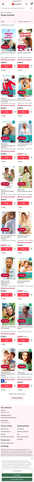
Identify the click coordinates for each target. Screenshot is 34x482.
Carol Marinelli (21, 57)
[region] (17, 469)
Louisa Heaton (14, 149)
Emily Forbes (20, 149)
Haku (2, 21)
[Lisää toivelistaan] (15, 66)
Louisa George (14, 103)
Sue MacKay (20, 240)
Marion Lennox (21, 377)
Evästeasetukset (17, 470)
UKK (18, 434)
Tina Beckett (13, 240)
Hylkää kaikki (17, 475)
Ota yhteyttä (20, 429)
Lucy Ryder (29, 194)
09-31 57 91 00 (5, 412)
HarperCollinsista (5, 431)
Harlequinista (4, 429)
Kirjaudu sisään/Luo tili (7, 443)
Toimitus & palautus (22, 431)
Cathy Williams (5, 240)
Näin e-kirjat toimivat (23, 436)
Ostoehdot (20, 439)
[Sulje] (32, 458)
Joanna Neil (4, 194)
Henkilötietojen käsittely (7, 436)
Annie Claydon (5, 57)
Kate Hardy (20, 103)
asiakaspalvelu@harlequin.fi (8, 417)
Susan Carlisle (14, 57)
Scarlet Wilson (21, 331)
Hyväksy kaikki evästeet (17, 479)
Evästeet (3, 434)
